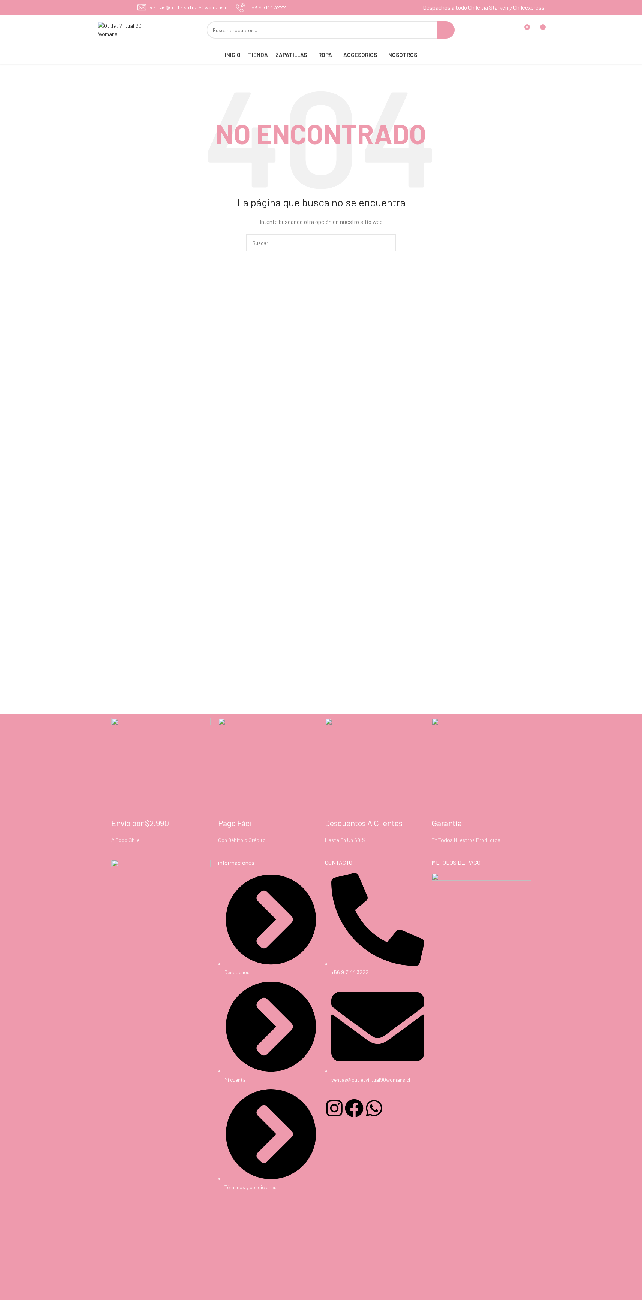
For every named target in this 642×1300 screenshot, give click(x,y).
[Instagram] (334, 1108)
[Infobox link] (183, 7)
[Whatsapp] (374, 1108)
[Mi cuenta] (510, 29)
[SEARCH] (446, 30)
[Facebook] (354, 1108)
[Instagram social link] (112, 7)
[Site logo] (126, 29)
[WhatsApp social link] (121, 7)
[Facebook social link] (102, 7)
